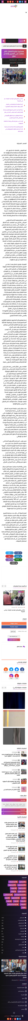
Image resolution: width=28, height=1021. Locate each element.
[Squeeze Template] (22, 1016)
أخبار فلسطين (21, 885)
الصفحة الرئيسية (20, 62)
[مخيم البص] (14, 6)
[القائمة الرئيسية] (3, 41)
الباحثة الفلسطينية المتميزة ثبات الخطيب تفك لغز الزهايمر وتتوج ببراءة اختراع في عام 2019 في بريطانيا (11, 764)
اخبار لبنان (22, 928)
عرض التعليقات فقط (13, 636)
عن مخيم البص (21, 991)
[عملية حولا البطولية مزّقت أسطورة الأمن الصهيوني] (24, 781)
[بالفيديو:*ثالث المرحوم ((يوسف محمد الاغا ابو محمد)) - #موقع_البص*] (24, 754)
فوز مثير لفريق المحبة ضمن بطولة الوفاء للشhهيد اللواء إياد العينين (10, 848)
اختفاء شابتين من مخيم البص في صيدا (12, 790)
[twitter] (20, 2)
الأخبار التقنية (21, 891)
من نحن (22, 1009)
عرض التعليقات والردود (13, 640)
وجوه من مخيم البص (12, 904)
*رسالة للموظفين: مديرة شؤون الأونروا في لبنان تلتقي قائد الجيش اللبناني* (13, 117)
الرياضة (12, 891)
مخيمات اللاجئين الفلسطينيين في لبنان (16, 1002)
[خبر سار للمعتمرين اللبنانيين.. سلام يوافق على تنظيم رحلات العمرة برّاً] (21, 857)
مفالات (15, 901)
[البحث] (2, 2)
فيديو (7, 898)
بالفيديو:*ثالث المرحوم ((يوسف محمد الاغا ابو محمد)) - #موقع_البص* (11, 755)
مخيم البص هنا (21, 1006)
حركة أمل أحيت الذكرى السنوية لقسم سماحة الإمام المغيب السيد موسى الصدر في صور (13, 111)
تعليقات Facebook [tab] (14, 627)
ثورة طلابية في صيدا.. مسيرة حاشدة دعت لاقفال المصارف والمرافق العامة (11, 773)
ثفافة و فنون (15, 898)
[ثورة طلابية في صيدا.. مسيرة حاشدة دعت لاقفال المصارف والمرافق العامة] (24, 771)
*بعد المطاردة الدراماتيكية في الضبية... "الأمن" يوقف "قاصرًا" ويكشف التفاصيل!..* (14, 105)
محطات (22, 901)
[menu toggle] (25, 2)
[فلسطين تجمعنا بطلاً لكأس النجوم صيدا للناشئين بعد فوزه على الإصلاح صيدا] (21, 867)
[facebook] (22, 2)
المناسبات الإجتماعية (19, 895)
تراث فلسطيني (7, 895)
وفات (23, 908)
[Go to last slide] (5, 586)
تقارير (23, 898)
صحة (23, 947)
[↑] (14, 1013)
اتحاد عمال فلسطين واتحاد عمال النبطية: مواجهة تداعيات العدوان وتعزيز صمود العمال (14, 825)
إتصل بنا (22, 995)
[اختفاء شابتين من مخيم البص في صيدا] (24, 789)
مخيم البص (6, 1016)
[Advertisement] (14, 23)
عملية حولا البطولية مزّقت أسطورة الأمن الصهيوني (11, 782)
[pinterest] (13, 2)
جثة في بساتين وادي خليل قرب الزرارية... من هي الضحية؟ (13, 100)
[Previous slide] (5, 688)
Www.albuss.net (22, 980)
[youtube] (18, 2)
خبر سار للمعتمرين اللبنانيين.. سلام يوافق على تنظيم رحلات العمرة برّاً (10, 858)
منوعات (22, 904)
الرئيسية (21, 41)
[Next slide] (2, 586)
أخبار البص (22, 882)
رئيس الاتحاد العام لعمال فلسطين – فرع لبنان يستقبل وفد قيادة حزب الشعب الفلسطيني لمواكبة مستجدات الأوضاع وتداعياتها (15, 837)
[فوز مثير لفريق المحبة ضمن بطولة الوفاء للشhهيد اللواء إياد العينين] (21, 848)
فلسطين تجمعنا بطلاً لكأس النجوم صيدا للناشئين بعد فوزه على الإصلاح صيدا (10, 867)
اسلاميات (13, 888)
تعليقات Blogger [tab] (14, 623)
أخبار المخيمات (12, 882)
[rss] (10, 2)
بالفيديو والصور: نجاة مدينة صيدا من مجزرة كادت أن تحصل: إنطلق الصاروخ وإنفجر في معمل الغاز (13, 129)
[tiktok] (15, 2)
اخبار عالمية (21, 888)
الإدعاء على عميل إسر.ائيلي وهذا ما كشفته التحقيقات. (13, 122)
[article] (14, 571)
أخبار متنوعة (12, 62)
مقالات (8, 901)
